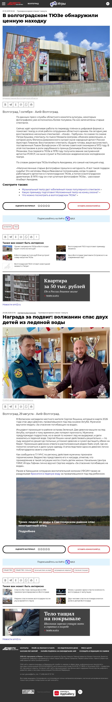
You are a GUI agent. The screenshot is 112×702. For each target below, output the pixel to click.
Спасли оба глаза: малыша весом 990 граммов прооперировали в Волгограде (31, 591)
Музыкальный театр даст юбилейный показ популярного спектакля (61, 189)
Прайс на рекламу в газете (43, 648)
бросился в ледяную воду (45, 473)
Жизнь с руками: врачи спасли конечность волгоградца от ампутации (86, 591)
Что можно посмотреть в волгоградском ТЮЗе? (49, 195)
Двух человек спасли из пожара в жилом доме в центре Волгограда (85, 600)
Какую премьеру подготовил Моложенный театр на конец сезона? (60, 192)
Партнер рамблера (43, 692)
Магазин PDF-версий (29, 651)
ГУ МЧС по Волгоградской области (18, 400)
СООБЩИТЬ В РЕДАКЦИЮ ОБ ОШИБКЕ (94, 651)
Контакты (24, 648)
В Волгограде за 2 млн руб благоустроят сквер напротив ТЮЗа (31, 256)
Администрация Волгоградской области (20, 98)
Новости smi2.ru (12, 304)
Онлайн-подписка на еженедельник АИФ (58, 651)
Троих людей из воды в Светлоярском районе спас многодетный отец (56, 523)
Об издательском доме (68, 648)
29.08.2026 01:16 (9, 313)
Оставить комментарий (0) (89, 206)
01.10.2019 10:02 (9, 11)
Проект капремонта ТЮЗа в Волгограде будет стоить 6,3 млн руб (31, 247)
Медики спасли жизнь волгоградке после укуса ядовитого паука (32, 600)
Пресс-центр (86, 648)
